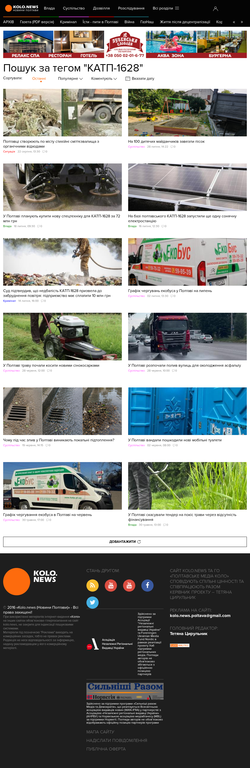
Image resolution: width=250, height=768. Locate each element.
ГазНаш (147, 22)
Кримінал (68, 22)
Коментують (102, 78)
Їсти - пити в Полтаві (100, 22)
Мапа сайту (100, 732)
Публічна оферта (106, 749)
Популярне (68, 78)
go (241, 22)
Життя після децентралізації (185, 22)
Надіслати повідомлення (116, 740)
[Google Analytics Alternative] (179, 646)
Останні (39, 78)
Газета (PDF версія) (37, 22)
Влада (49, 8)
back (234, 22)
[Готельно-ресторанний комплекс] (125, 44)
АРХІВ (8, 22)
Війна (129, 22)
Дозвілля (101, 8)
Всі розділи (164, 8)
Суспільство (74, 8)
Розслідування (131, 8)
